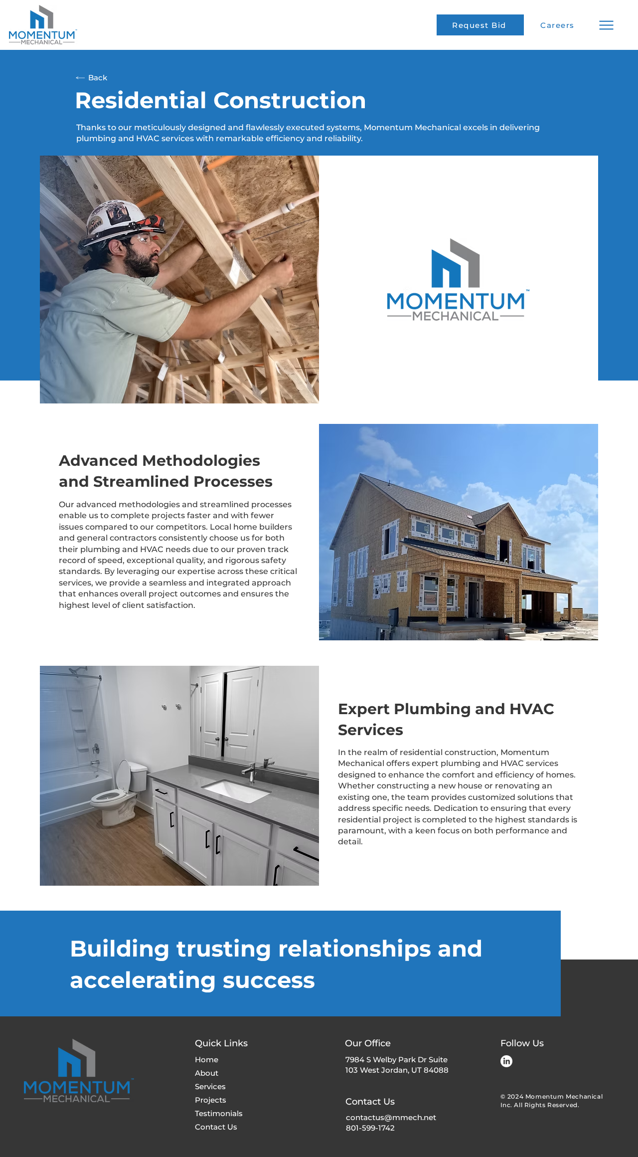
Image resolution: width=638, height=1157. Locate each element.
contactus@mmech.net (391, 1117)
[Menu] (606, 24)
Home (206, 1059)
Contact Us (216, 1127)
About (206, 1073)
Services (210, 1086)
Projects (210, 1100)
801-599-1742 (370, 1128)
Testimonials (219, 1113)
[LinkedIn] (506, 1061)
